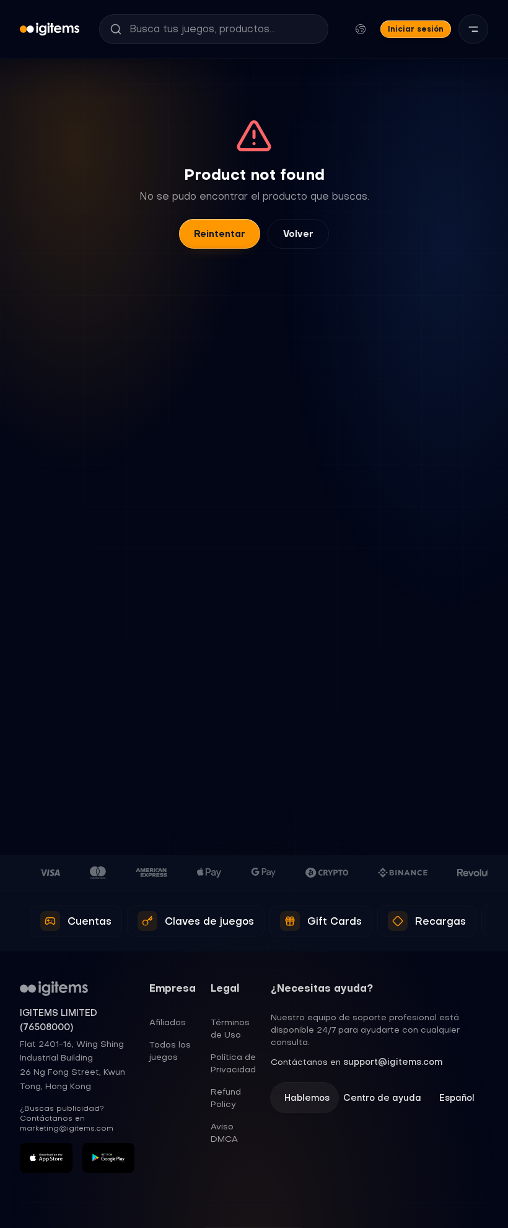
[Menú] (473, 29)
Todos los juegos (170, 1050)
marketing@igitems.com (66, 1128)
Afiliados (167, 1022)
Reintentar (219, 234)
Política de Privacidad (233, 1063)
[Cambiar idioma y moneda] (360, 29)
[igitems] (49, 29)
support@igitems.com (392, 1061)
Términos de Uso (230, 1028)
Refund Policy (226, 1098)
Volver (298, 234)
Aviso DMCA (224, 1132)
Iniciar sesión (416, 29)
